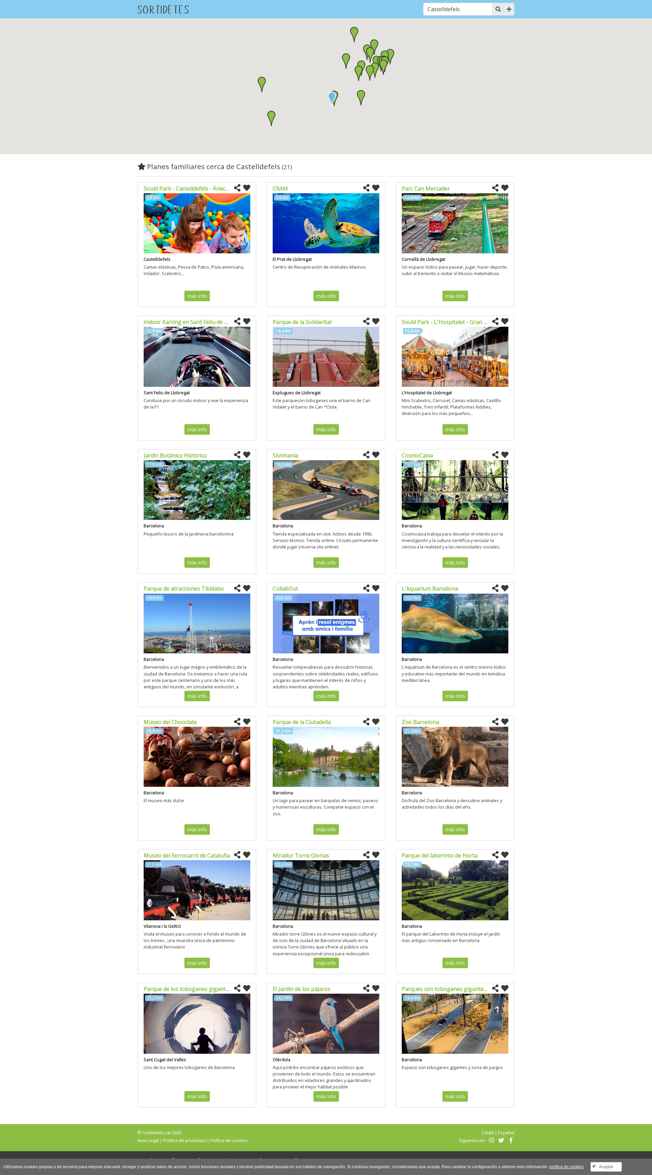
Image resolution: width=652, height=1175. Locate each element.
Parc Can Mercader (426, 188)
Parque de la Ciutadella (302, 722)
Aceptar (606, 1166)
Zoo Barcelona (420, 722)
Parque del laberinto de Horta (439, 855)
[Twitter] (500, 1140)
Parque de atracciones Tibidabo (184, 588)
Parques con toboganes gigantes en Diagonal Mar (466, 989)
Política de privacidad (184, 1140)
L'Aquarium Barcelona (430, 588)
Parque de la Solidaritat (302, 322)
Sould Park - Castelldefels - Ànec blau (191, 188)
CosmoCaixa (417, 455)
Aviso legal (148, 1140)
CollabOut (285, 588)
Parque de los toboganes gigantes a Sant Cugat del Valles (217, 989)
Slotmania (285, 455)
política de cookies (566, 1166)
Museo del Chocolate (170, 722)
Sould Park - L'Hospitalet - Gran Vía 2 (449, 322)
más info (197, 296)
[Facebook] (510, 1140)
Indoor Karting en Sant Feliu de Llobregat (196, 322)
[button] (361, 98)
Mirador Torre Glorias (301, 855)
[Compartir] (237, 188)
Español (506, 1132)
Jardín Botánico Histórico (175, 455)
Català (488, 1132)
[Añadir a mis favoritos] (246, 188)
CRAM (280, 188)
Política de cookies (229, 1140)
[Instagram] (491, 1140)
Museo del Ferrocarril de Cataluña (187, 855)
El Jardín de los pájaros (301, 989)
